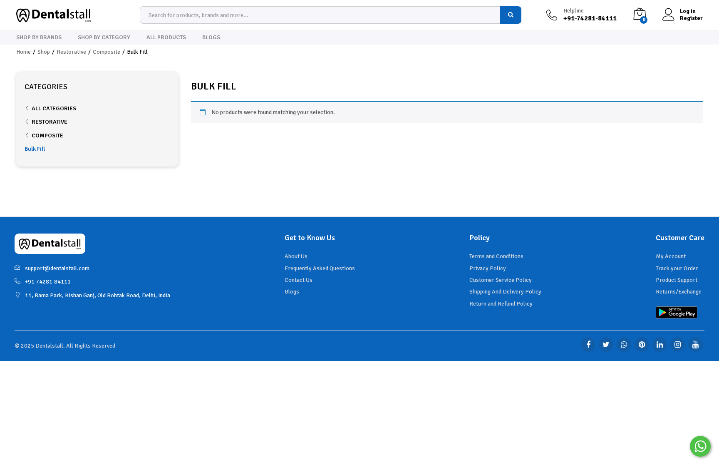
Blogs (211, 37)
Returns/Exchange (679, 291)
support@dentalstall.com (57, 268)
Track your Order (677, 268)
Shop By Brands (39, 37)
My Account (671, 256)
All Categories (54, 108)
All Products (166, 37)
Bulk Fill (35, 148)
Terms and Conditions (496, 256)
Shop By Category (104, 37)
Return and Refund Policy (501, 303)
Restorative (49, 121)
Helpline (573, 10)
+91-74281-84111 (48, 281)
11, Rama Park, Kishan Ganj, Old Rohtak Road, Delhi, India (97, 295)
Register (691, 18)
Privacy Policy (487, 268)
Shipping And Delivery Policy (505, 291)
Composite (47, 135)
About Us (296, 256)
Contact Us (298, 279)
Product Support (676, 279)
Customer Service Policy (500, 279)
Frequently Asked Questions (320, 268)
